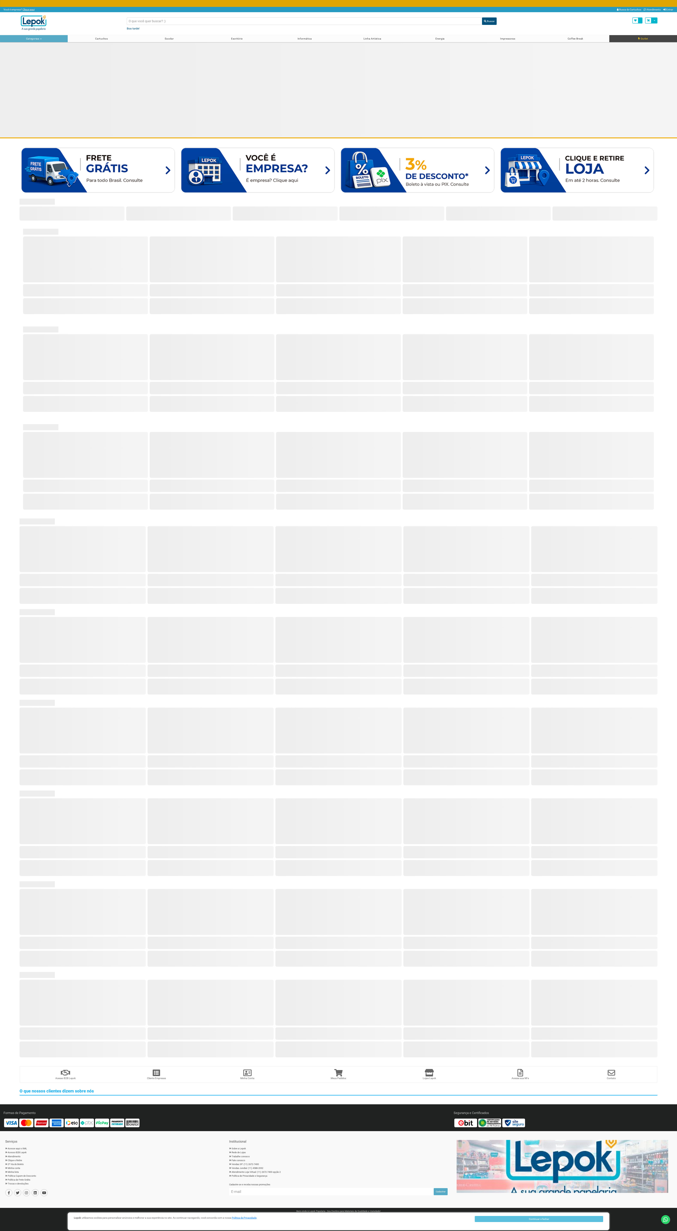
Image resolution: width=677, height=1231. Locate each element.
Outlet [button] (644, 38)
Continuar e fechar (539, 1219)
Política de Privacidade (244, 1217)
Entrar (669, 9)
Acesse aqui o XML (17, 1148)
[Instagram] (26, 1192)
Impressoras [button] (507, 38)
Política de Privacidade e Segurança (249, 1176)
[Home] (70, 23)
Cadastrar (441, 1191)
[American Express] (57, 1122)
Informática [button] (305, 38)
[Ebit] (465, 1122)
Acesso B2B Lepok (17, 1152)
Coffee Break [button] (575, 38)
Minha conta (14, 1168)
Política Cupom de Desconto (22, 1176)
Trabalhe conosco (241, 1156)
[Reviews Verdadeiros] (489, 1122)
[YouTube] (44, 1192)
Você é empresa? (19, 9)
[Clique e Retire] (578, 169)
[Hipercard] (41, 1122)
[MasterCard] (26, 1122)
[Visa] (11, 1122)
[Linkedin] (35, 1192)
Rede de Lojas (239, 1152)
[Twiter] (17, 1192)
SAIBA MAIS (391, 3)
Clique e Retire (15, 1160)
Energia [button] (440, 38)
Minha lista (13, 1172)
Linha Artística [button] (372, 38)
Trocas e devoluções (18, 1183)
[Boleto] (132, 1122)
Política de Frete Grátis (19, 1179)
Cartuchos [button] (101, 38)
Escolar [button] (169, 38)
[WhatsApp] (665, 1219)
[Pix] (87, 1122)
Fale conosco (238, 1160)
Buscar (490, 21)
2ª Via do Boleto (16, 1164)
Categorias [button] (33, 38)
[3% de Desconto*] (418, 169)
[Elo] (72, 1122)
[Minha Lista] (637, 20)
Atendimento (653, 9)
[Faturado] (117, 1122)
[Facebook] (8, 1192)
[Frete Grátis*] (99, 169)
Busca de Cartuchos (630, 9)
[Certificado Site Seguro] (513, 1122)
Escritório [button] (237, 38)
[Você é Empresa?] (258, 169)
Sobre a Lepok (239, 1148)
